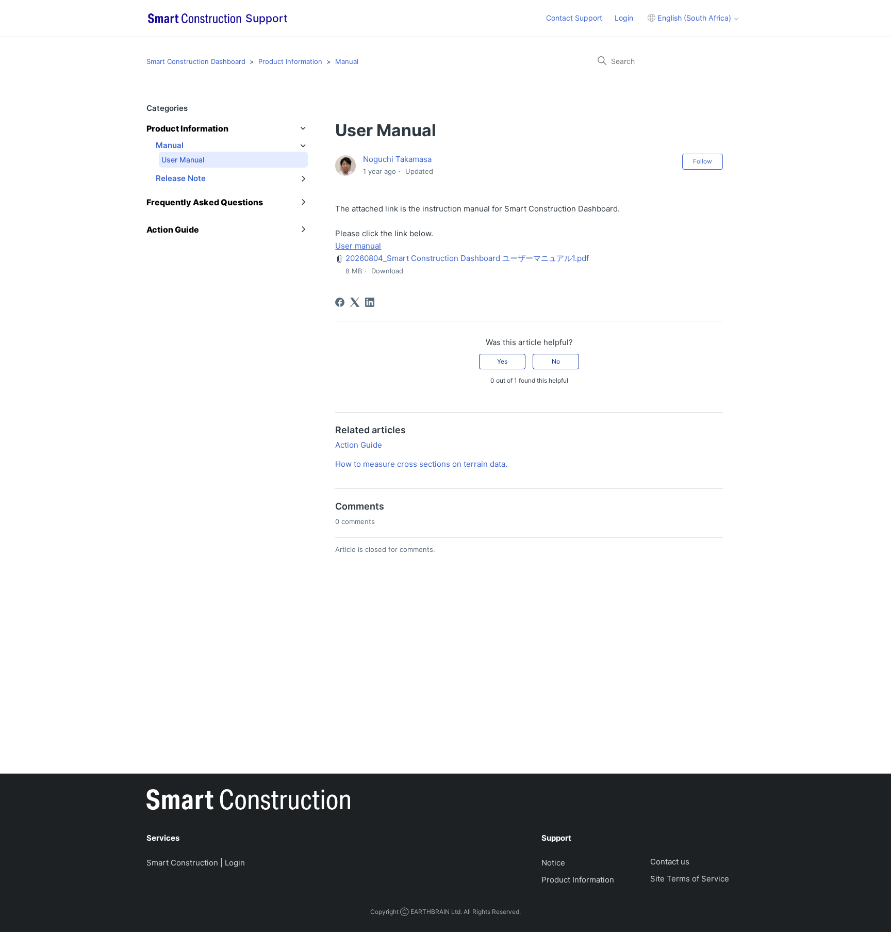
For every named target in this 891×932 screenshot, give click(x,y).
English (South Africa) (694, 17)
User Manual (182, 159)
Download (387, 271)
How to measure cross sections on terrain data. (421, 464)
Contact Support (574, 17)
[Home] (248, 801)
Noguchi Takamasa (397, 159)
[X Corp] (354, 302)
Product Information (290, 61)
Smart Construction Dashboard (195, 61)
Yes (502, 361)
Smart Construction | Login (195, 863)
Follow (702, 161)
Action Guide (358, 445)
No (556, 361)
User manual (358, 246)
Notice (553, 863)
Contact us (669, 861)
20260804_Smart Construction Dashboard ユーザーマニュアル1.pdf (467, 258)
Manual (346, 61)
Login (624, 17)
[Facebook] (339, 302)
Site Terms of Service (689, 879)
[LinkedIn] (369, 302)
